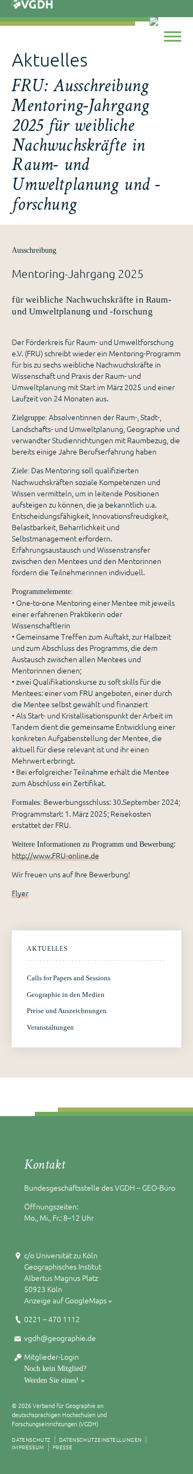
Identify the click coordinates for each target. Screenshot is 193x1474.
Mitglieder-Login (51, 1356)
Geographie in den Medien (66, 995)
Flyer (20, 893)
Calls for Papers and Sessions (68, 978)
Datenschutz (31, 1439)
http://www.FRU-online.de (55, 855)
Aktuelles (47, 948)
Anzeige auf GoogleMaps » (68, 1300)
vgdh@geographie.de (60, 1337)
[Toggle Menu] (172, 36)
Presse (63, 1447)
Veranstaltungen (50, 1027)
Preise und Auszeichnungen (67, 1011)
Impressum (28, 1447)
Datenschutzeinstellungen (100, 1439)
